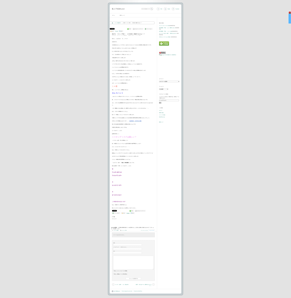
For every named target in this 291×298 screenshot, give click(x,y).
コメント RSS (124, 230)
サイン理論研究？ (118, 22)
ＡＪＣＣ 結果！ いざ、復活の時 (121, 284)
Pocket (116, 31)
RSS (161, 8)
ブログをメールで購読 (163, 94)
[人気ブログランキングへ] (162, 53)
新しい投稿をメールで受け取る (120, 274)
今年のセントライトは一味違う (165, 36)
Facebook (177, 8)
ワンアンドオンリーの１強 (164, 25)
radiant (132, 35)
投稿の (161, 112)
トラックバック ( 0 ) (144, 230)
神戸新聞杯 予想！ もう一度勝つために (167, 27)
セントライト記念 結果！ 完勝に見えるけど (168, 33)
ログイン (160, 110)
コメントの (162, 114)
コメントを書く (138, 35)
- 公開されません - (120, 247)
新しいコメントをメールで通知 (120, 270)
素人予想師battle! (118, 9)
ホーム (113, 15)
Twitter (169, 8)
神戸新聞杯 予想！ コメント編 (165, 31)
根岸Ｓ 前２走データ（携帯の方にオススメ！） (144, 285)
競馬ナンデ (161, 122)
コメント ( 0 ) (151, 230)
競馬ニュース (122, 15)
